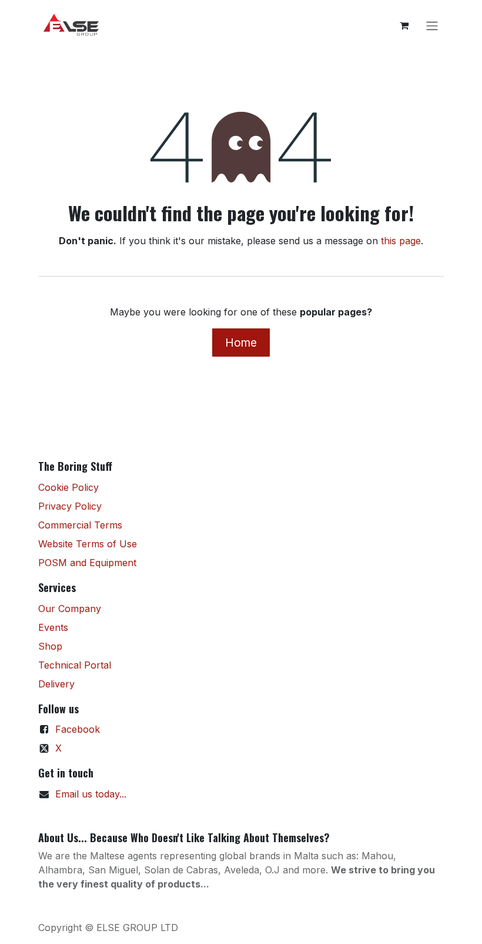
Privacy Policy (70, 506)
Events (53, 627)
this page (401, 241)
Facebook (77, 729)
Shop (50, 646)
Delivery (56, 684)
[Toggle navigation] (432, 25)
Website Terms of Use (87, 544)
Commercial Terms (80, 525)
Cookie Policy (68, 487)
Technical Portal (74, 665)
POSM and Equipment (87, 563)
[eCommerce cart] (404, 25)
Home (241, 342)
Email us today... (90, 794)
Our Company (69, 608)
